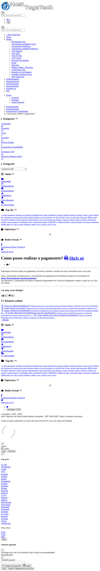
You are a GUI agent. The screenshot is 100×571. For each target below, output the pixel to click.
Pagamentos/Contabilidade (17, 111)
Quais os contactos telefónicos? (51, 306)
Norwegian (5, 505)
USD (3, 534)
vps (15, 224)
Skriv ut (76, 258)
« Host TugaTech (13, 35)
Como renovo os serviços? (51, 308)
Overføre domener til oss (21, 74)
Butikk (9, 39)
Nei (11, 296)
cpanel (85, 215)
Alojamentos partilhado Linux (23, 44)
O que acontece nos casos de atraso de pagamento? (46, 316)
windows (38, 224)
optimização (12, 220)
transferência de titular (40, 222)
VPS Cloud (16, 58)
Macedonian (6, 502)
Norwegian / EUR (13, 409)
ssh (19, 222)
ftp (66, 217)
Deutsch (4, 493)
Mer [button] (8, 91)
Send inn (11, 451)
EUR (3, 532)
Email (13, 63)
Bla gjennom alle (18, 42)
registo (41, 220)
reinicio (65, 220)
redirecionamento (33, 220)
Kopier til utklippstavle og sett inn (20, 569)
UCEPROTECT (52, 222)
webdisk (33, 224)
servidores (83, 220)
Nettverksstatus (12, 84)
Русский (4, 514)
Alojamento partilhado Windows (24, 49)
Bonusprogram (12, 86)
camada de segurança (76, 215)
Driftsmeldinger (12, 79)
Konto (8, 95)
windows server (46, 224)
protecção (24, 220)
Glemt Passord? (17, 102)
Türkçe (4, 521)
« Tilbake (5, 320)
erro (54, 217)
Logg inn (15, 97)
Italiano (4, 500)
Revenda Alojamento (20, 60)
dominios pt (37, 217)
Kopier (28, 566)
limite (78, 217)
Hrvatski (4, 474)
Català (3, 469)
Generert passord (8, 560)
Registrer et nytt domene (21, 72)
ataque (46, 215)
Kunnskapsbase (12, 81)
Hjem (8, 37)
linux (90, 217)
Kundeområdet (12, 107)
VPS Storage (16, 51)
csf (88, 215)
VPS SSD (15, 53)
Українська (6, 523)
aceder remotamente (9, 215)
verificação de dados (76, 222)
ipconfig (73, 217)
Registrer (15, 100)
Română (4, 512)
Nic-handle (4, 220)
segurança (71, 220)
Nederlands (5, 481)
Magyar (4, 498)
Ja (5, 296)
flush (62, 217)
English (4, 483)
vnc (12, 224)
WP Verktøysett (17, 77)
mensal (95, 217)
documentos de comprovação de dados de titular (18, 217)
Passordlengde (7, 555)
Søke (4, 539)
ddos (91, 215)
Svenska (4, 519)
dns (2, 217)
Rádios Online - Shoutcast (22, 67)
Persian (4, 488)
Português (5, 507)
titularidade (24, 222)
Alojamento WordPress (20, 46)
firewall (58, 217)
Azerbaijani (6, 467)
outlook (18, 220)
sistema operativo (12, 222)
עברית (3, 495)
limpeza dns (83, 217)
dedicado (96, 215)
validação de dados (63, 222)
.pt (2, 215)
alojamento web (20, 215)
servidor (77, 220)
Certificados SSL (18, 70)
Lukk (4, 451)
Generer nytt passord (12, 566)
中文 (3, 472)
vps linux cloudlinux (23, 224)
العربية (4, 464)
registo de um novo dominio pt (52, 220)
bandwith (66, 215)
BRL (3, 537)
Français (4, 491)
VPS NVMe (16, 56)
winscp (54, 224)
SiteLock (15, 65)
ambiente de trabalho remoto (34, 215)
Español (4, 516)
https (68, 217)
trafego (30, 222)
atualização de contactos (55, 215)
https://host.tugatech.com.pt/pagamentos (18, 278)
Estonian (4, 486)
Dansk (3, 479)
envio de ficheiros (47, 217)
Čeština (4, 476)
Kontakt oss (11, 88)
